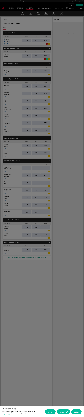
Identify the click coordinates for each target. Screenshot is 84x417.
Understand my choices (50, 411)
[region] (42, 411)
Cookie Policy (6, 414)
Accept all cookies (76, 411)
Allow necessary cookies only (63, 411)
